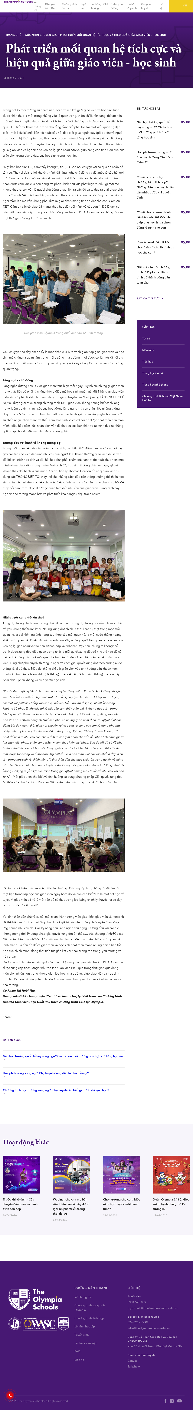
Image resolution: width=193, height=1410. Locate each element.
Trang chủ (13, 35)
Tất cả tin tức (149, 298)
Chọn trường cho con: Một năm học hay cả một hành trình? (121, 1204)
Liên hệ (79, 1360)
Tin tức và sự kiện (85, 1343)
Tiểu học (147, 361)
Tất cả (146, 338)
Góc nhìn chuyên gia (41, 35)
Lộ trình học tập (84, 1326)
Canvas (132, 1361)
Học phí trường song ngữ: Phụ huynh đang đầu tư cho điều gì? (46, 1073)
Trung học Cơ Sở (152, 373)
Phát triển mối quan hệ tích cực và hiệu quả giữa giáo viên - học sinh (113, 35)
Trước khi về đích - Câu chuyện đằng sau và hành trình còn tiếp (20, 1204)
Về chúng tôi (37, 6)
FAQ (77, 1351)
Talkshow (134, 1366)
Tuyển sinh (81, 1335)
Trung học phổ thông (155, 385)
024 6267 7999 (138, 1322)
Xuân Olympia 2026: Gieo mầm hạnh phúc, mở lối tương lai (171, 1204)
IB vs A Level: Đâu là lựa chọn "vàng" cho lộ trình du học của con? (155, 247)
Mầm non (148, 350)
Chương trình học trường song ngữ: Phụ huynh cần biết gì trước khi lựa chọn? (56, 1090)
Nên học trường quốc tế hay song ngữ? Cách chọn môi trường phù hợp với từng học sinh (63, 1056)
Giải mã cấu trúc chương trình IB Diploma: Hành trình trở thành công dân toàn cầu (153, 275)
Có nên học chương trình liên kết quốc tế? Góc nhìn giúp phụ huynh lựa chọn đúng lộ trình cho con (154, 220)
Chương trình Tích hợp (89, 1318)
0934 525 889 (137, 1302)
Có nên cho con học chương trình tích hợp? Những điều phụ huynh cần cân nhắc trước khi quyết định (155, 187)
